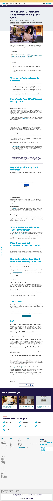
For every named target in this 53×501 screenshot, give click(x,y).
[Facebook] (26, 385)
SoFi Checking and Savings (4, 476)
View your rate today (45, 1)
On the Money (11, 448)
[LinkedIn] (30, 385)
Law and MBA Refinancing (4, 445)
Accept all (29, 498)
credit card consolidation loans (26, 118)
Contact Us (11, 447)
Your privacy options (22, 447)
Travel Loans (2, 457)
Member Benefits (15, 3)
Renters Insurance (3, 470)
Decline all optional (22, 498)
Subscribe (49, 442)
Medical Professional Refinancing (4, 444)
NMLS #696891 (22, 366)
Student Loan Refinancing (4, 440)
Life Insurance (2, 473)
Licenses (19, 442)
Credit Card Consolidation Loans (4, 454)
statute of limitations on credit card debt (20, 233)
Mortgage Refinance (3, 461)
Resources (20, 3)
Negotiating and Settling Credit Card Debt (18, 56)
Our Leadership (11, 440)
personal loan (24, 1)
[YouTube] (46, 444)
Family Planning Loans (3, 456)
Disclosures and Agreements (21, 441)
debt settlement (14, 208)
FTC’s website (39, 374)
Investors (11, 444)
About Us (11, 439)
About (24, 3)
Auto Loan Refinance (3, 462)
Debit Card (2, 479)
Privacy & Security (20, 439)
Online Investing (3, 463)
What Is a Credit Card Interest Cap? (20, 254)
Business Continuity (20, 446)
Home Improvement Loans (4, 455)
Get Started (49, 3)
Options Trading (3, 468)
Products (7, 3)
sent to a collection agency (17, 93)
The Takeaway (30, 57)
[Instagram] (45, 444)
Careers (11, 445)
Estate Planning (2, 474)
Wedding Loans (2, 458)
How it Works (11, 441)
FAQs (10, 449)
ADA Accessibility (20, 445)
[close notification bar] (52, 1)
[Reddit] (32, 385)
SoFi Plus (10, 3)
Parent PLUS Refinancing (4, 443)
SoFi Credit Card (3, 475)
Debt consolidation (13, 247)
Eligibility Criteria (20, 444)
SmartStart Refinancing (3, 446)
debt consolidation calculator (17, 272)
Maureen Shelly (15, 20)
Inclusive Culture (11, 446)
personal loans (28, 268)
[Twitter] (28, 385)
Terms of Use (19, 440)
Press (10, 443)
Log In (44, 3)
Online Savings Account (3, 478)
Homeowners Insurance (3, 471)
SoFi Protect (2, 469)
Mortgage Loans (3, 459)
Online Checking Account (4, 477)
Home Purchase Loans (3, 460)
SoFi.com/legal (16, 367)
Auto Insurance (2, 472)
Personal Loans (2, 453)
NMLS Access (20, 443)
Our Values (11, 442)
